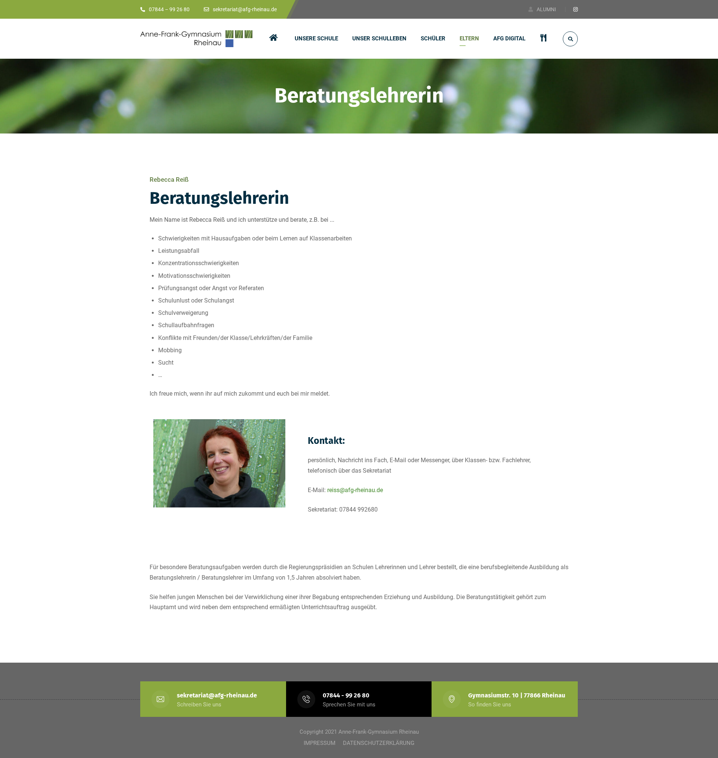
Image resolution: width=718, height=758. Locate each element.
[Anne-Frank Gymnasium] (196, 38)
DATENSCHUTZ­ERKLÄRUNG (378, 743)
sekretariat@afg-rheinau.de (217, 695)
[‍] (274, 39)
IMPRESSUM (319, 743)
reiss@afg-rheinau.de (355, 490)
